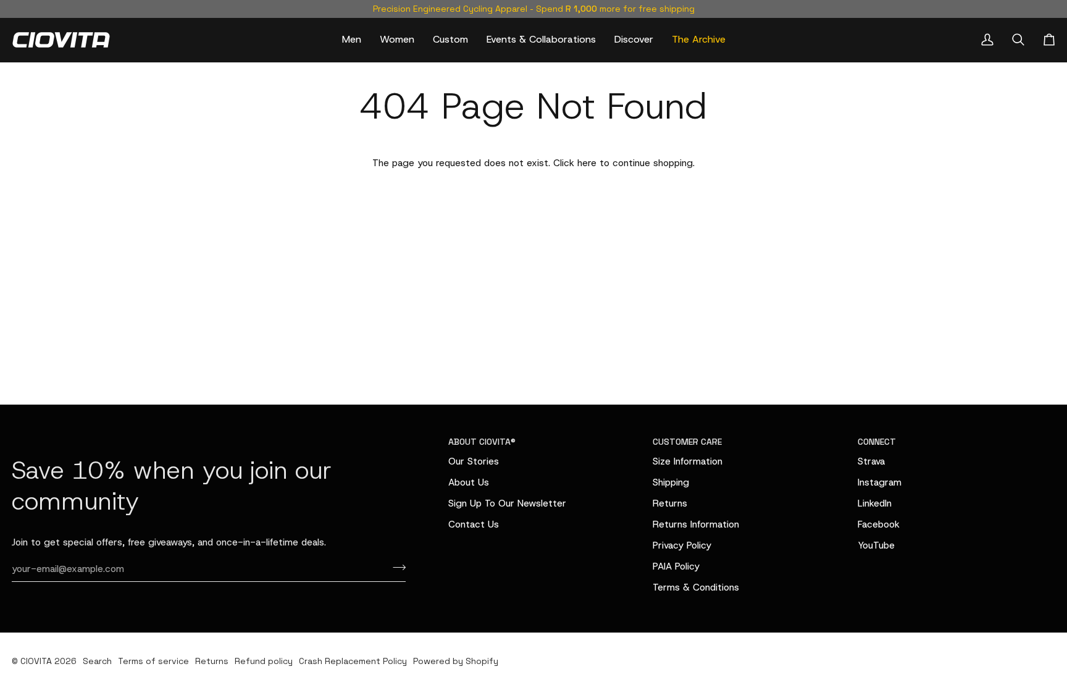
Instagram (880, 482)
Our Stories (473, 461)
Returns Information (696, 524)
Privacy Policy (682, 545)
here (586, 162)
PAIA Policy (676, 566)
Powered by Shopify (455, 661)
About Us (468, 482)
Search (97, 661)
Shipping (671, 482)
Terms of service (153, 661)
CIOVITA (36, 661)
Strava (871, 461)
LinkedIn (875, 503)
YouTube (876, 545)
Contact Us (473, 524)
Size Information (687, 461)
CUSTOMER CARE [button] (687, 441)
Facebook (879, 524)
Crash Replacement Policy (353, 661)
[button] (351, 40)
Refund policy (264, 661)
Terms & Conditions (696, 587)
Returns (670, 503)
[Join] (395, 567)
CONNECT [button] (877, 441)
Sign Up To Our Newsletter (507, 503)
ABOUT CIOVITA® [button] (482, 441)
